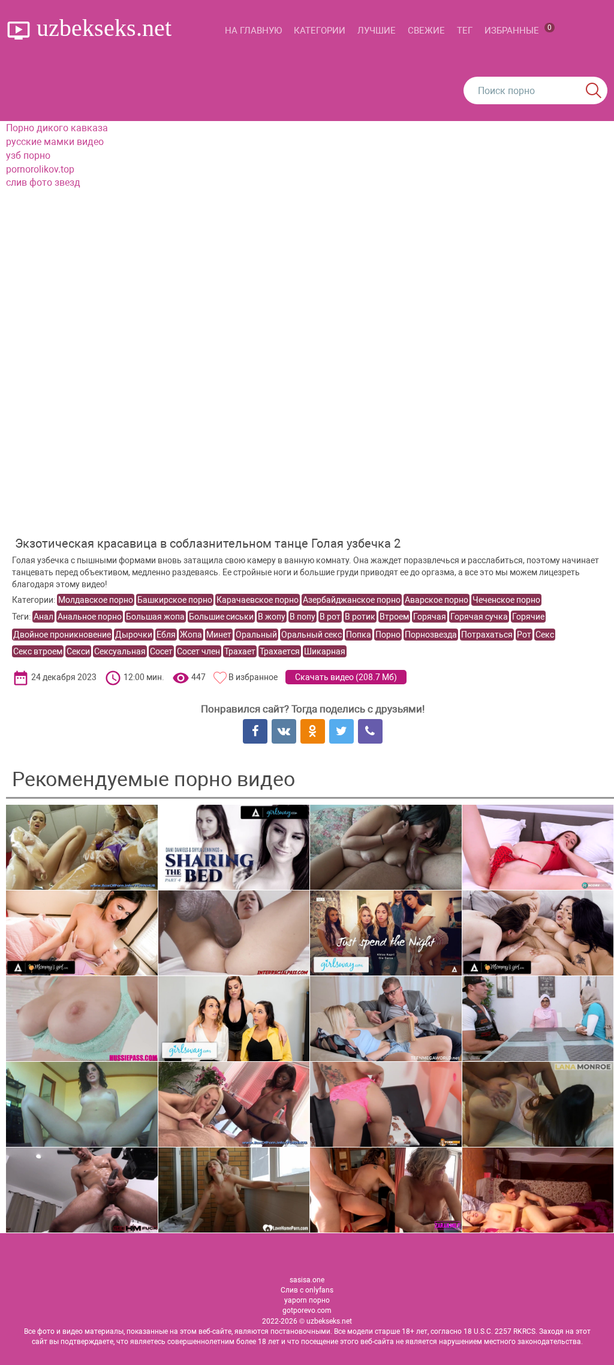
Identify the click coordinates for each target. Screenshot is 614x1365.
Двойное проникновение (62, 634)
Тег (464, 30)
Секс (544, 634)
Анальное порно (90, 616)
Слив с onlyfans (307, 1290)
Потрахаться (487, 634)
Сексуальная (120, 651)
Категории (319, 30)
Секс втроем (37, 651)
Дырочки (133, 634)
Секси (78, 651)
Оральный (256, 634)
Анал (43, 616)
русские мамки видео (55, 141)
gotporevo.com (307, 1310)
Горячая (429, 616)
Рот (524, 634)
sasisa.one (307, 1280)
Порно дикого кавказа (57, 128)
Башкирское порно (174, 600)
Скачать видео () (346, 677)
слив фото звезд (43, 182)
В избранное (253, 677)
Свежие (426, 30)
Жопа (191, 634)
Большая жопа (155, 616)
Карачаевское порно (257, 600)
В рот (330, 616)
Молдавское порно (95, 600)
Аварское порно (436, 600)
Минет (218, 634)
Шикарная (324, 651)
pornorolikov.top (40, 169)
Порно (388, 634)
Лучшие (376, 30)
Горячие (528, 616)
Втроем (394, 616)
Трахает (239, 651)
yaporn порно (307, 1300)
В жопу (271, 616)
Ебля (166, 634)
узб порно (28, 155)
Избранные (518, 29)
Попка (358, 634)
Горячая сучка (479, 616)
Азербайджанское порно (352, 600)
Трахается (280, 651)
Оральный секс (311, 634)
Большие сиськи (221, 616)
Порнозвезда (431, 634)
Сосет (161, 651)
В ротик (360, 616)
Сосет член (198, 651)
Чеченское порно (506, 600)
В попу (302, 616)
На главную (253, 30)
